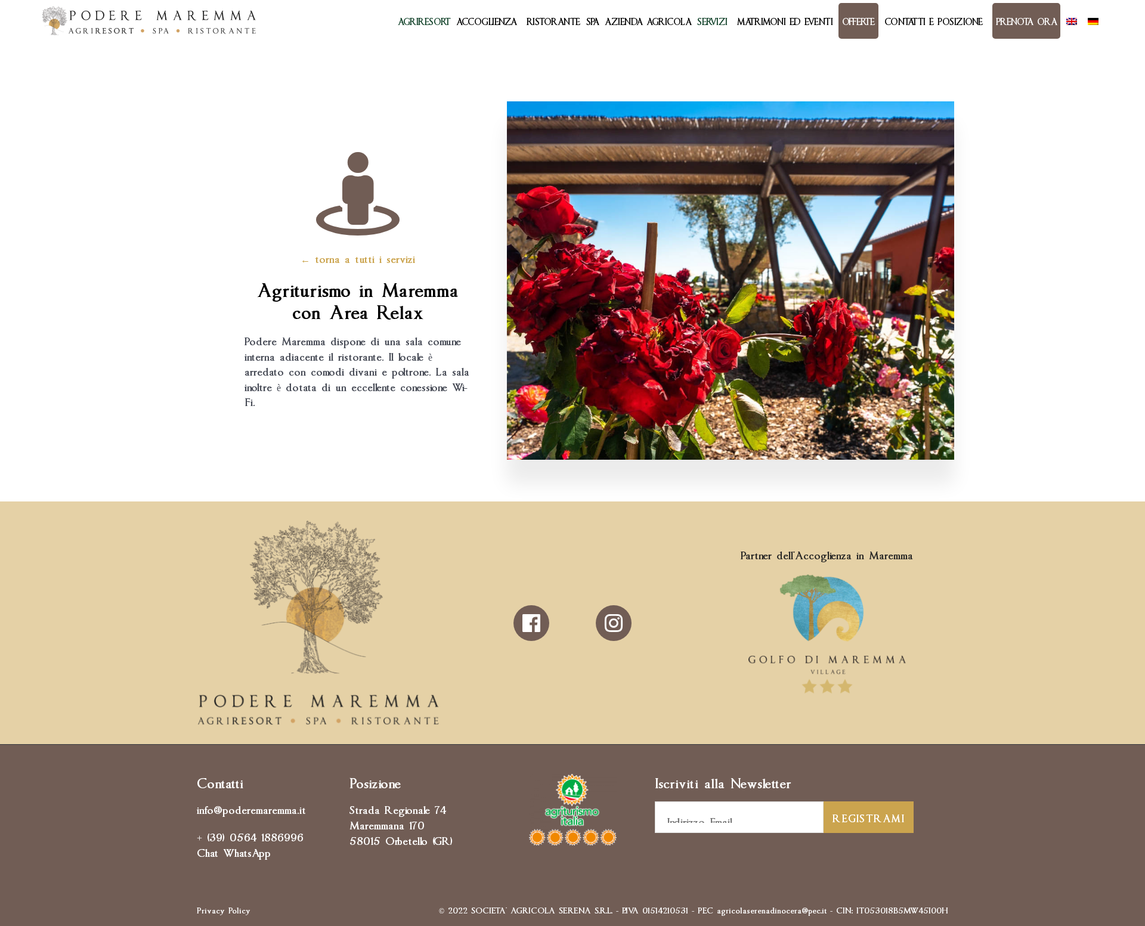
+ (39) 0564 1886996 (250, 836)
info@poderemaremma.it (251, 808)
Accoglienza (486, 20)
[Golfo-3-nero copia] (827, 693)
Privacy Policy (223, 909)
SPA (592, 20)
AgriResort (424, 20)
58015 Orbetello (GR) (401, 839)
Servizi (712, 20)
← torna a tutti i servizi (358, 257)
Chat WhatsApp (234, 851)
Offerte (858, 20)
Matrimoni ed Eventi (785, 20)
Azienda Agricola (648, 20)
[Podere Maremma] (149, 21)
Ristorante (553, 20)
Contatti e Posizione (933, 20)
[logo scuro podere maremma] (318, 720)
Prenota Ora (1026, 20)
